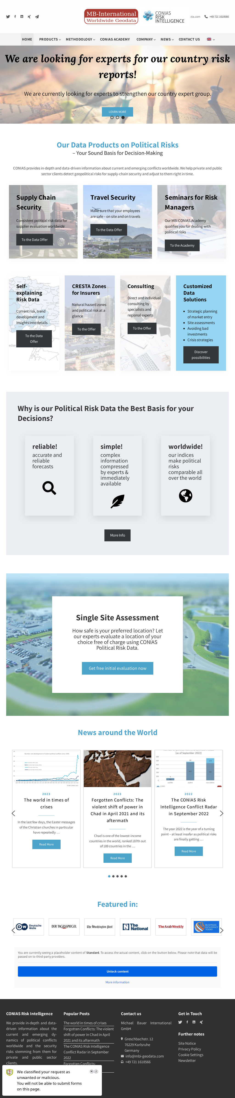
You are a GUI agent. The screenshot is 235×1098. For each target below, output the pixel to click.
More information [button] (117, 982)
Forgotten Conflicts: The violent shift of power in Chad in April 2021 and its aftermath (118, 810)
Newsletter (187, 1060)
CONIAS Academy (115, 39)
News (166, 39)
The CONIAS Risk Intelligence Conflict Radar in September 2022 (188, 807)
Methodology (79, 39)
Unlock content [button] (118, 971)
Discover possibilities (201, 354)
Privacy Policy (189, 1049)
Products (49, 39)
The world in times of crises (46, 803)
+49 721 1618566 (219, 17)
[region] (117, 813)
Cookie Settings (190, 1054)
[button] (112, 117)
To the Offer (142, 328)
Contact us (189, 39)
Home (27, 39)
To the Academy (182, 245)
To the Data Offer (35, 239)
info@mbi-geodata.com (145, 1056)
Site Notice (187, 1043)
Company (145, 39)
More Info (117, 535)
